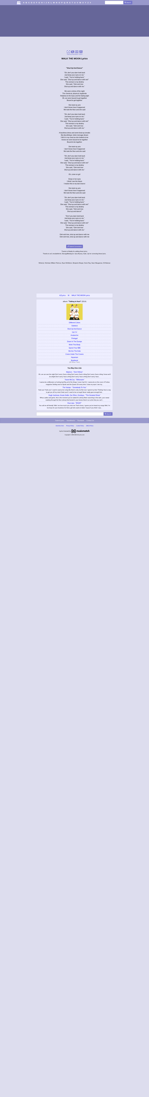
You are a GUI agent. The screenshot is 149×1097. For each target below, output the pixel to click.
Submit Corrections (75, 246)
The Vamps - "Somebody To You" (74, 387)
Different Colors (74, 322)
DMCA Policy (89, 425)
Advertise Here (60, 425)
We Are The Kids (74, 351)
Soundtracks (71, 420)
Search (128, 2)
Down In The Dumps (74, 341)
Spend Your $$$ (74, 348)
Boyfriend (74, 360)
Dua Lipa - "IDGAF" (75, 403)
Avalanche (74, 335)
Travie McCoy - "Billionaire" (74, 380)
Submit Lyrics (59, 420)
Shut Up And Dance (74, 329)
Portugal (74, 338)
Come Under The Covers (74, 354)
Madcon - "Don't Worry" (74, 372)
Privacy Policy (70, 425)
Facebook (80, 420)
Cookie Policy (80, 425)
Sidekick (74, 326)
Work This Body (74, 345)
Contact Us (90, 420)
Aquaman (74, 357)
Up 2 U (74, 332)
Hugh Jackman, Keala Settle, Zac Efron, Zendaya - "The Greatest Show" (74, 395)
